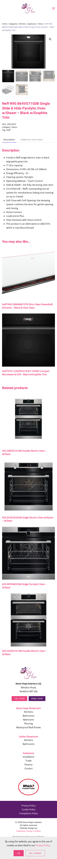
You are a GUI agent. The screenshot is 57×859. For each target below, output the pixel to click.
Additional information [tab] (31, 139)
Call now (19, 698)
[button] (53, 8)
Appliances (32, 24)
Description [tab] (9, 139)
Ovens (40, 24)
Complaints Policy (28, 813)
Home (4, 24)
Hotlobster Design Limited (28, 831)
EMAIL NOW (37, 698)
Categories (13, 24)
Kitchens (22, 24)
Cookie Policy (28, 809)
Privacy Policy (28, 805)
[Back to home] (28, 8)
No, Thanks (35, 853)
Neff (8, 130)
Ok (18, 853)
